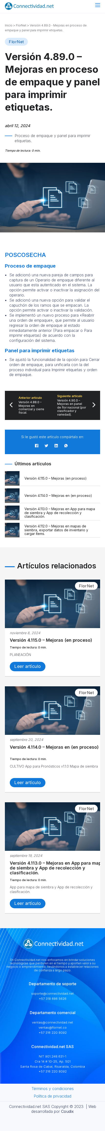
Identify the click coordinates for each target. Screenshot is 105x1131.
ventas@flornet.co (53, 1027)
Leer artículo (27, 666)
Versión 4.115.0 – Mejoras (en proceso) (51, 640)
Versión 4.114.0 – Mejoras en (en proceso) (54, 747)
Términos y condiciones (53, 1088)
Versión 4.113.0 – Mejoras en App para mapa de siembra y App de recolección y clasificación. (57, 868)
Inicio (8, 25)
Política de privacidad (52, 1096)
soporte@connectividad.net (52, 993)
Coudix (67, 1111)
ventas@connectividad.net (52, 1022)
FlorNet (21, 25)
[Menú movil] (97, 5)
